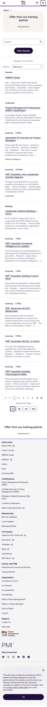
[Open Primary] (4, 3)
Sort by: (6, 66)
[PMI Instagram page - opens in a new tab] (13, 656)
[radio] (12, 408)
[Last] (42, 398)
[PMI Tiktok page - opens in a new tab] (28, 657)
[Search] (40, 42)
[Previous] (10, 398)
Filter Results (23, 50)
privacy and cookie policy (17, 687)
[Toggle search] (43, 3)
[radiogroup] (23, 408)
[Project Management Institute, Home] (23, 3)
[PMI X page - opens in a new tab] (8, 656)
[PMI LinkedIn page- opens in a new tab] (23, 656)
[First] (6, 398)
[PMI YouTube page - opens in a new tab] (18, 656)
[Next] (37, 398)
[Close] (43, 670)
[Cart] (37, 3)
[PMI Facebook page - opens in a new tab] (3, 656)
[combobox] (21, 42)
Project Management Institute (10, 633)
